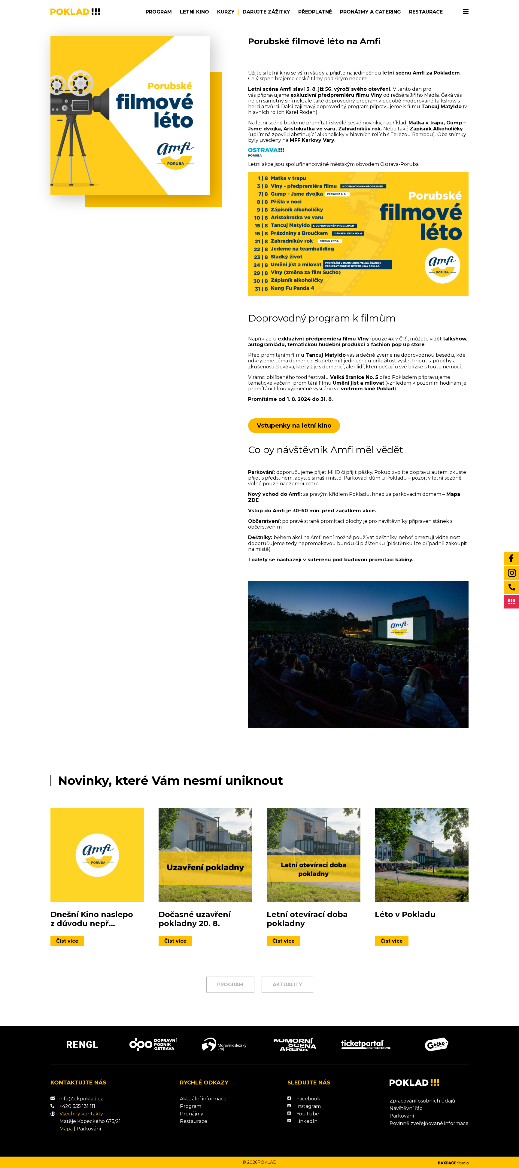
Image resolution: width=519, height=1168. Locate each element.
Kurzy (226, 12)
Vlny (376, 95)
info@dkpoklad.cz (81, 1099)
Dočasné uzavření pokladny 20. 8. (195, 919)
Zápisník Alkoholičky (436, 129)
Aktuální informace (203, 1099)
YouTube (307, 1114)
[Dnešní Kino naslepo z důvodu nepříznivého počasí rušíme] (97, 855)
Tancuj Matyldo (441, 106)
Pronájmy (191, 1114)
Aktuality (287, 984)
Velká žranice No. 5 (354, 377)
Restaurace (426, 12)
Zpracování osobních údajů (422, 1101)
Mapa (66, 1129)
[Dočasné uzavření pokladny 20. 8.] (205, 855)
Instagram (308, 1106)
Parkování (89, 1129)
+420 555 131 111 (77, 1106)
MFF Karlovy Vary (312, 140)
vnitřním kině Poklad (367, 389)
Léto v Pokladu (405, 914)
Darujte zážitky (266, 12)
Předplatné (315, 12)
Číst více (67, 941)
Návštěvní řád (406, 1108)
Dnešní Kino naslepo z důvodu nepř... (91, 919)
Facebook (308, 1099)
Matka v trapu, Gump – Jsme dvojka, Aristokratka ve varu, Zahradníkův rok (357, 125)
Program (159, 12)
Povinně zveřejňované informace (429, 1123)
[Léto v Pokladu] (422, 855)
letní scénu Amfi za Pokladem (421, 73)
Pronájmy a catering (370, 12)
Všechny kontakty (81, 1114)
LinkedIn (306, 1121)
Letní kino (194, 12)
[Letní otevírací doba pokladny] (313, 855)
